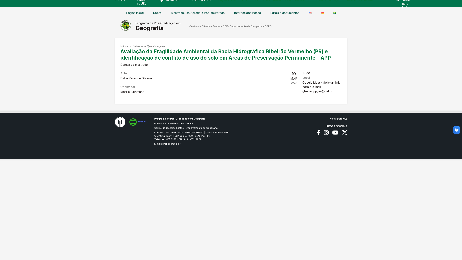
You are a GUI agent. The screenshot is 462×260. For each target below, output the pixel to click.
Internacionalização (247, 13)
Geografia (150, 28)
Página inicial (135, 13)
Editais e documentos (284, 13)
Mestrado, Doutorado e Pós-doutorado (198, 13)
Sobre (157, 13)
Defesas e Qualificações (148, 46)
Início (124, 46)
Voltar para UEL (338, 118)
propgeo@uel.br (171, 143)
